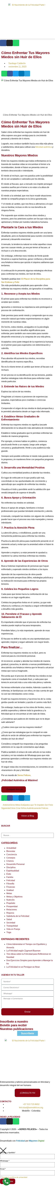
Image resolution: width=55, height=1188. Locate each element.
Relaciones (11, 910)
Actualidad (11, 848)
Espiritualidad (12, 871)
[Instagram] (9, 43)
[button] (27, 39)
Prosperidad (12, 906)
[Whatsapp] (16, 43)
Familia (9, 877)
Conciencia (11, 854)
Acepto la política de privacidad (14, 1177)
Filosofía (10, 884)
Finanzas (10, 887)
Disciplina (10, 867)
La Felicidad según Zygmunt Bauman (23, 951)
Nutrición (10, 900)
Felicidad (10, 880)
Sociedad (10, 923)
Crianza (10, 861)
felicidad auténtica (43, 147)
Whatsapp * (4, 1161)
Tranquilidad (12, 926)
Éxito (8, 874)
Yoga (8, 932)
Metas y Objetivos (14, 897)
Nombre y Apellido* (7, 1152)
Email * (3, 1169)
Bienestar (10, 851)
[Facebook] (3, 43)
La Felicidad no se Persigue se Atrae (23, 967)
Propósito (10, 903)
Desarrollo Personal (15, 864)
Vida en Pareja (13, 929)
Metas (9, 893)
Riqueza (10, 913)
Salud (9, 919)
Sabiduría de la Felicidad (17, 916)
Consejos (10, 858)
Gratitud (10, 890)
